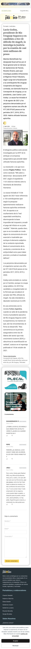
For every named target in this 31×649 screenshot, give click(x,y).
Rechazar (16, 645)
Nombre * (8, 521)
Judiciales (12, 26)
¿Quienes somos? (8, 623)
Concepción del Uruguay (10, 358)
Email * (7, 528)
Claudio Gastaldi (7, 595)
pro (10, 362)
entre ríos (20, 358)
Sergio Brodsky (7, 614)
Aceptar (15, 641)
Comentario (9, 536)
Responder (23, 421)
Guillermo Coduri (8, 605)
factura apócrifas (16, 360)
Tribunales (22, 362)
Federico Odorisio (8, 598)
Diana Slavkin (7, 601)
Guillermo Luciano (8, 608)
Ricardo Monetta (8, 611)
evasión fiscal (7, 360)
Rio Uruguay (15, 362)
